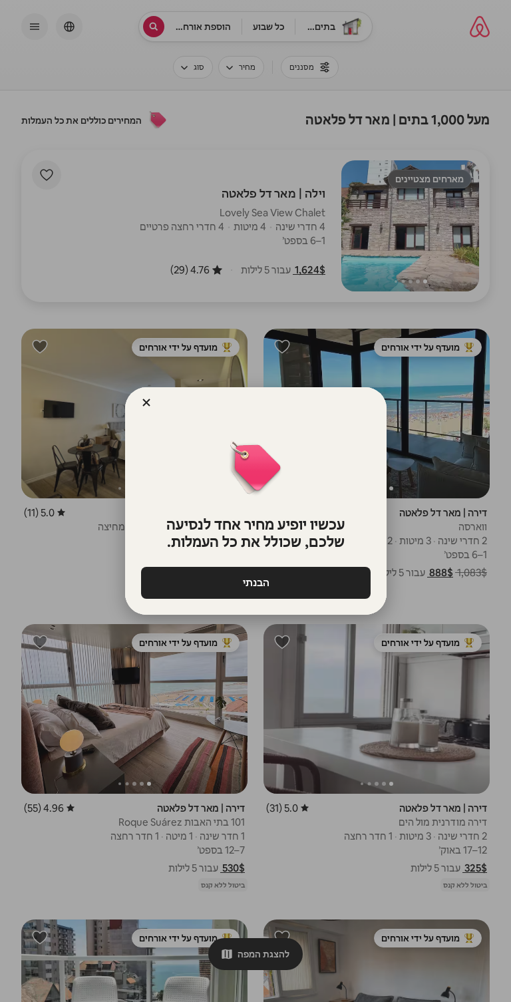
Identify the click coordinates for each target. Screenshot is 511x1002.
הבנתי (255, 582)
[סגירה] (146, 402)
